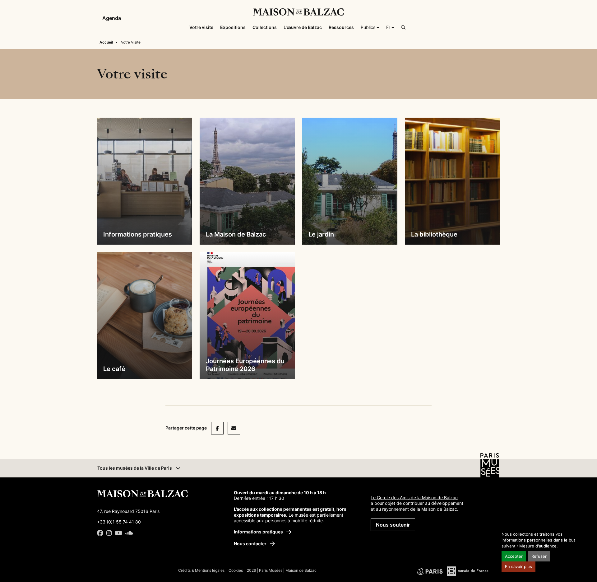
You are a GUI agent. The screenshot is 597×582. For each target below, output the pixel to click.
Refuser (539, 556)
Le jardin (321, 234)
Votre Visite (131, 42)
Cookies (236, 570)
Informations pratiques (137, 234)
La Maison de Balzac (236, 234)
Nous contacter (250, 543)
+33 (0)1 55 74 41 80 (119, 521)
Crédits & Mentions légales (201, 570)
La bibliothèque (434, 234)
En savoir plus (518, 566)
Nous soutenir (393, 525)
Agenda (111, 18)
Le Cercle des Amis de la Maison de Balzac (414, 497)
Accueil (106, 42)
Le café (114, 369)
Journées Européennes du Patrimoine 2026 (245, 365)
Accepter (514, 556)
